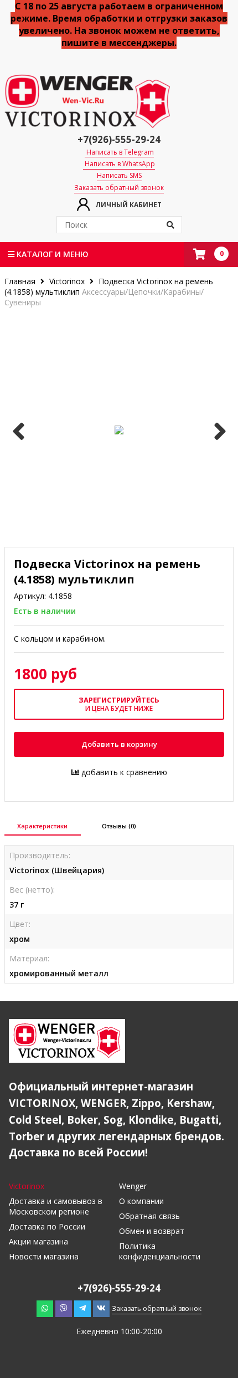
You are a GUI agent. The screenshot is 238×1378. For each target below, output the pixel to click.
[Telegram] (82, 1308)
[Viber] (63, 1308)
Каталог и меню (51, 254)
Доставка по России (47, 1226)
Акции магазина (38, 1241)
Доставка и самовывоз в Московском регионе (55, 1206)
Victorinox (67, 281)
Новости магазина (44, 1256)
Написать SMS (119, 175)
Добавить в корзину (119, 744)
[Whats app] (45, 1308)
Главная (21, 281)
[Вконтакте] (101, 1308)
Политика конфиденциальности (159, 1251)
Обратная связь (149, 1216)
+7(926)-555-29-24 (119, 139)
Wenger (133, 1186)
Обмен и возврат (151, 1231)
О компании (141, 1201)
